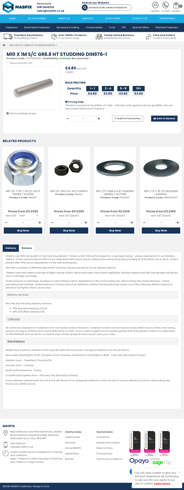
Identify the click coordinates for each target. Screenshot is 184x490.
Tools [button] (112, 27)
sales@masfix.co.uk (50, 11)
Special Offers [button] (140, 27)
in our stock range (68, 38)
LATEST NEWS (112, 18)
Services (70, 442)
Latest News (72, 453)
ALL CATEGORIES (37, 18)
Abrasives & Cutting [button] (67, 27)
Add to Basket (165, 118)
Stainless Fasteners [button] (167, 27)
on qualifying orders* (26, 38)
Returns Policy (104, 448)
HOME (12, 18)
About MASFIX (73, 448)
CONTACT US (139, 18)
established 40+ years (117, 38)
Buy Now (23, 230)
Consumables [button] (94, 27)
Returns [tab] (27, 248)
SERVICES (87, 18)
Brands (69, 459)
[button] (28, 215)
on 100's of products (164, 38)
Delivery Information (108, 442)
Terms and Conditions (109, 459)
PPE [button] (124, 27)
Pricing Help (76, 102)
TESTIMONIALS (167, 18)
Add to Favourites (129, 118)
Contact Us (102, 437)
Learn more (162, 483)
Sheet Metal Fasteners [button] (37, 27)
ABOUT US (64, 18)
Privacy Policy (104, 453)
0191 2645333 (45, 7)
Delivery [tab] (11, 248)
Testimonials (72, 437)
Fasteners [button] (11, 27)
